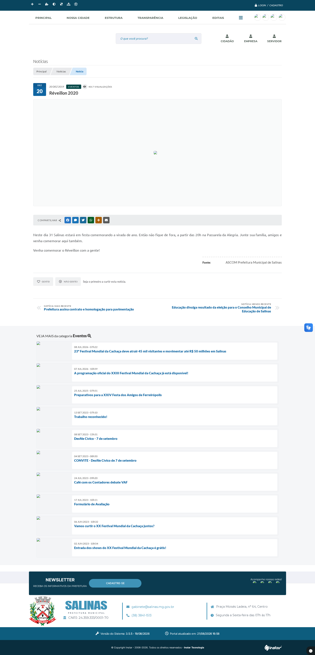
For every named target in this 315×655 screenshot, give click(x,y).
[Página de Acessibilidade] (76, 4)
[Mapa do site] (68, 4)
